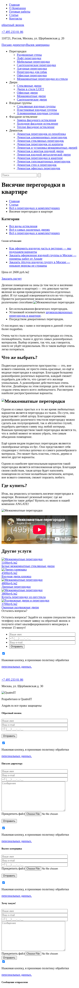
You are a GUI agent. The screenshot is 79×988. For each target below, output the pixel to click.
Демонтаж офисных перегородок (38, 168)
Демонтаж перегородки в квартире (40, 158)
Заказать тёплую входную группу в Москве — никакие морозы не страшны (39, 264)
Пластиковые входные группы (37, 109)
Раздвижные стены (29, 54)
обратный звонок (13, 25)
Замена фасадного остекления (36, 120)
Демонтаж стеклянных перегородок (40, 140)
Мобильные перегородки (33, 61)
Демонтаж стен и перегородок (37, 164)
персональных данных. (17, 666)
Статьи (13, 15)
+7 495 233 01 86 (12, 679)
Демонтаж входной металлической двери (44, 154)
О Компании (17, 8)
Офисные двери (27, 92)
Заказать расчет (12, 278)
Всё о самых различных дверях (29, 229)
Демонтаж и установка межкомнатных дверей (47, 147)
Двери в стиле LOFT (30, 89)
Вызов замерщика (37, 44)
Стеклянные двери (29, 85)
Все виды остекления (23, 226)
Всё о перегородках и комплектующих (34, 233)
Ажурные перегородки (32, 68)
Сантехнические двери (32, 99)
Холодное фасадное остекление (37, 123)
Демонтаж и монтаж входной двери (40, 151)
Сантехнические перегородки (36, 65)
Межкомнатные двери (31, 96)
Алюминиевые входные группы (38, 113)
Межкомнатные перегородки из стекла (42, 78)
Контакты (15, 18)
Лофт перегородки (29, 58)
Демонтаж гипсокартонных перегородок (43, 161)
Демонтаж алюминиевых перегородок (42, 137)
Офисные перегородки (32, 75)
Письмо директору (14, 44)
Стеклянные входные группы (36, 106)
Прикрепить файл (13, 813)
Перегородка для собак (32, 72)
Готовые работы (19, 11)
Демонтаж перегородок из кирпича (40, 144)
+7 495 (12, 31)
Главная (14, 4)
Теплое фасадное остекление (35, 127)
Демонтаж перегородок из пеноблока (41, 134)
